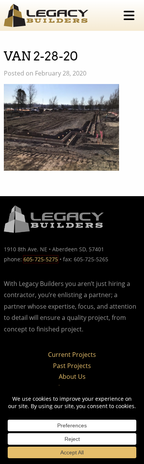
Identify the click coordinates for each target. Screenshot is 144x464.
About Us (72, 376)
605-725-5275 (40, 259)
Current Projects (72, 354)
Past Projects (72, 365)
